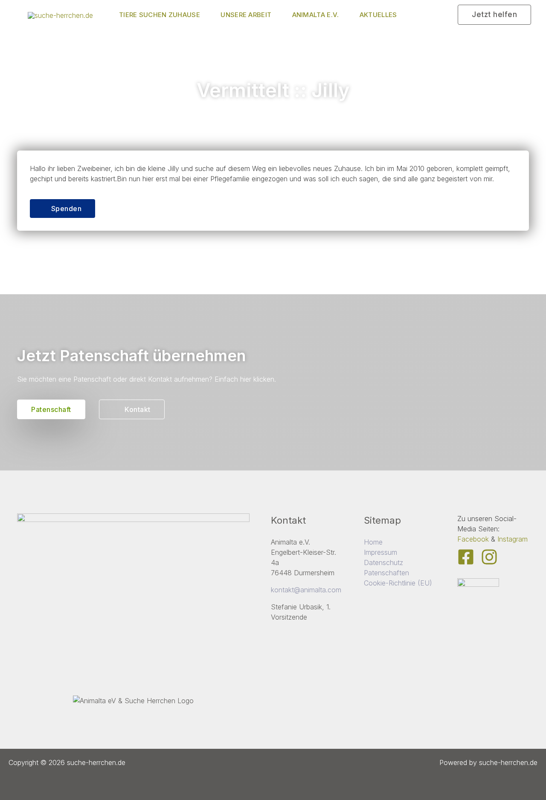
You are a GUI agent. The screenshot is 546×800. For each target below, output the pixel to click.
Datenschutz (383, 562)
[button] (494, 15)
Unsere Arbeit (246, 15)
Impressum (380, 552)
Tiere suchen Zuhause (159, 15)
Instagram (512, 539)
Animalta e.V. (315, 15)
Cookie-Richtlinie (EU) (398, 583)
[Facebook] (465, 556)
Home (373, 542)
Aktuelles (378, 15)
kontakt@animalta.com (306, 590)
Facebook (473, 539)
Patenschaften (386, 572)
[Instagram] (489, 556)
